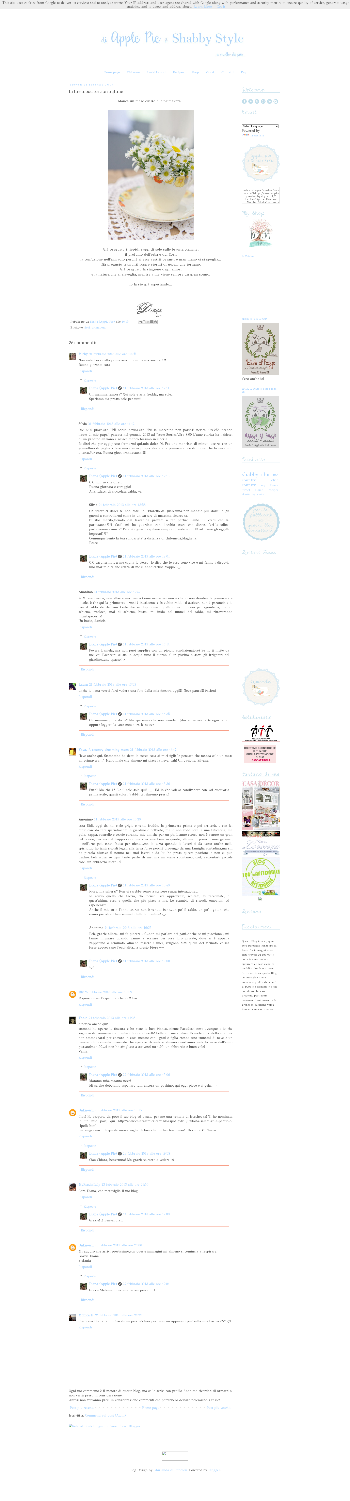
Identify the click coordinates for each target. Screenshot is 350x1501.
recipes (273, 490)
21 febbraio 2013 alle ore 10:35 (112, 354)
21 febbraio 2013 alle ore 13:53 (112, 684)
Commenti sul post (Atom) (105, 1415)
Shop (195, 72)
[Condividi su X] (148, 322)
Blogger (214, 1470)
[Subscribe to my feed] (256, 103)
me (275, 474)
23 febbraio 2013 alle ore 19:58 (146, 1153)
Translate (257, 135)
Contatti (227, 72)
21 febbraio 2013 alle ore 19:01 (146, 556)
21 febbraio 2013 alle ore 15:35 (146, 714)
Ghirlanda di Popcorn (170, 1470)
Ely (81, 992)
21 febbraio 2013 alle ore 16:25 (128, 928)
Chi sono (133, 72)
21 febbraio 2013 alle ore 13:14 (146, 644)
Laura (83, 684)
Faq (243, 72)
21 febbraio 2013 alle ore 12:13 (146, 476)
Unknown (86, 1110)
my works (258, 494)
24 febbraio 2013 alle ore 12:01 (146, 1284)
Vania (83, 1018)
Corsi (210, 72)
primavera (99, 327)
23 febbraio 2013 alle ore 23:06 (118, 1245)
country (249, 485)
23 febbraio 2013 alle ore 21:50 (124, 1185)
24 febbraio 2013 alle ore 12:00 (146, 1214)
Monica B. (86, 1315)
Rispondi (85, 371)
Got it (221, 7)
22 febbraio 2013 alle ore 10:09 (108, 992)
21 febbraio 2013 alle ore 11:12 (111, 424)
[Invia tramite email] (140, 322)
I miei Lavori (156, 72)
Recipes (178, 72)
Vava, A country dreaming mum (104, 750)
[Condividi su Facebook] (152, 322)
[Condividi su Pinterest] (156, 322)
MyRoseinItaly (89, 1185)
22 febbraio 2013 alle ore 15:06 (146, 1075)
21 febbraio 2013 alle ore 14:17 (153, 750)
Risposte (90, 380)
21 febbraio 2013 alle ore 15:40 (146, 885)
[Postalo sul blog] (144, 322)
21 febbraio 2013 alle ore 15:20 (117, 819)
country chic (260, 480)
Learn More (203, 7)
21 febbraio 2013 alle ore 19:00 (146, 961)
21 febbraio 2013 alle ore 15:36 (146, 784)
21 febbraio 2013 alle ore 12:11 (146, 388)
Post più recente (82, 1408)
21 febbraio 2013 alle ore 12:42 (117, 592)
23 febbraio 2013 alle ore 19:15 (118, 1110)
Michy (83, 354)
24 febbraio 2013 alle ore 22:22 (118, 1315)
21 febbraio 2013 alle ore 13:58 (122, 505)
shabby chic (256, 474)
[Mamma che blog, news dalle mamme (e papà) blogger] (175, 1459)
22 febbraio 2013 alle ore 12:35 (112, 1018)
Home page (112, 72)
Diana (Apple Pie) (103, 321)
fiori (87, 327)
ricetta (246, 494)
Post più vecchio (219, 1408)
